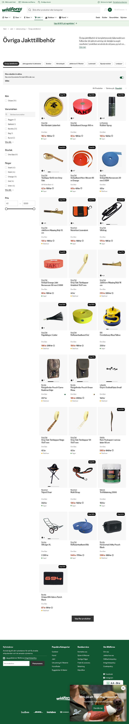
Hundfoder (56, 666)
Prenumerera (37, 663)
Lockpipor (119, 64)
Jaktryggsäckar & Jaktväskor (31, 64)
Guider (104, 17)
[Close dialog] (123, 688)
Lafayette (103, 385)
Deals (98, 17)
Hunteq (43, 542)
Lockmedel (91, 64)
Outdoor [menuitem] (51, 17)
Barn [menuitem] (28, 17)
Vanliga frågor (83, 659)
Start (4, 29)
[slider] (6, 209)
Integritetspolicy (109, 663)
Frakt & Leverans (84, 663)
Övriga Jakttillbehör (34, 29)
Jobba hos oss (108, 655)
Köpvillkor (81, 670)
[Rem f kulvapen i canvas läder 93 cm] (112, 421)
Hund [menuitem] (64, 17)
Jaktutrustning (20, 29)
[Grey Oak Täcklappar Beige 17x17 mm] (53, 421)
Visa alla (8, 142)
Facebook (109, 674)
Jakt (11, 29)
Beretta (43, 385)
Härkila (102, 437)
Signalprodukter (105, 64)
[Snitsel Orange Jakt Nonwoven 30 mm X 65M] (53, 264)
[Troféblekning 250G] (112, 473)
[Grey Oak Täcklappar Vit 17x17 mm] (83, 421)
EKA (101, 332)
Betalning (81, 666)
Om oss (106, 652)
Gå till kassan (119, 9)
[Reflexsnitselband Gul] (83, 316)
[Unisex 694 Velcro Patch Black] (53, 578)
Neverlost (74, 228)
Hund (54, 655)
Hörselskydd (60, 64)
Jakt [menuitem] (38, 17)
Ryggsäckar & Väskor (59, 670)
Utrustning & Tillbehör (60, 663)
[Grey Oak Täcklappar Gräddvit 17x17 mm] (83, 264)
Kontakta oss (82, 652)
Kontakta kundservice (120, 2)
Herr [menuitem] (6, 17)
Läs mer (82, 47)
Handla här (98, 708)
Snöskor (48, 64)
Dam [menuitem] (17, 17)
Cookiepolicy (108, 666)
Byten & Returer (83, 655)
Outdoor (55, 652)
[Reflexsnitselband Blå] (83, 526)
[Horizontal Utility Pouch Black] (112, 526)
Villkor (7, 81)
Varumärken (114, 17)
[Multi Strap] (83, 473)
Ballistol (102, 490)
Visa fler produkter (83, 618)
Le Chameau (104, 123)
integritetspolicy (30, 658)
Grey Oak (44, 123)
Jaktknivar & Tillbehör (76, 64)
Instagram (109, 678)
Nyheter (124, 17)
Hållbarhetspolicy (109, 659)
